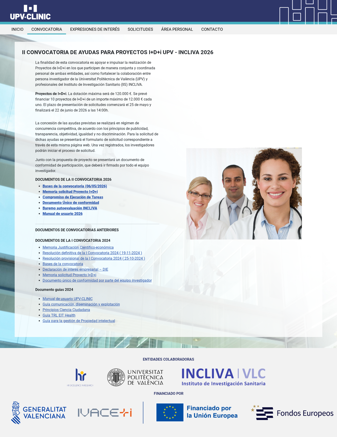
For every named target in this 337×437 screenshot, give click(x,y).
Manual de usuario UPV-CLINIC (68, 299)
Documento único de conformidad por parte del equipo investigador (97, 280)
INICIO (17, 29)
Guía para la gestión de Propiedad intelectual (79, 321)
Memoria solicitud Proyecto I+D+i (70, 191)
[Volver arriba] (329, 428)
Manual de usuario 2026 (63, 214)
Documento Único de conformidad (71, 202)
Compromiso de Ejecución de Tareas (73, 197)
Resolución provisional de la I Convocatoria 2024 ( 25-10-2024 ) (94, 258)
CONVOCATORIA (46, 29)
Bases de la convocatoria (63, 264)
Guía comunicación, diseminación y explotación (81, 304)
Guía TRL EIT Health (59, 315)
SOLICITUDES (140, 29)
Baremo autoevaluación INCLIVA (70, 208)
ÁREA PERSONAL (177, 29)
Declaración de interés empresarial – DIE (75, 269)
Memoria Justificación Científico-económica (78, 247)
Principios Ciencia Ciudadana (66, 310)
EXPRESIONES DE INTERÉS (95, 29)
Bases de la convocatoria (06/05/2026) (75, 186)
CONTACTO (212, 29)
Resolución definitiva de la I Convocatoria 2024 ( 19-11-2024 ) (92, 253)
